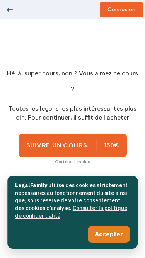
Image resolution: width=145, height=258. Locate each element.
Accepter (109, 234)
